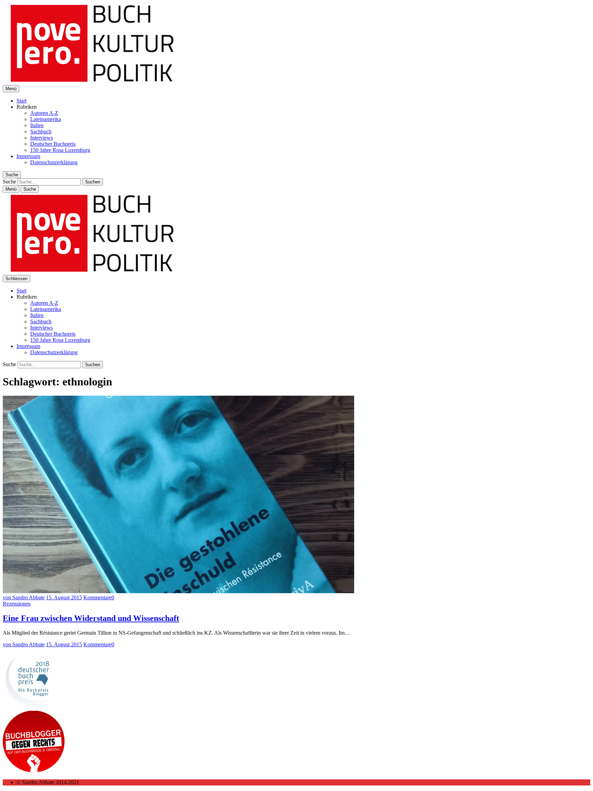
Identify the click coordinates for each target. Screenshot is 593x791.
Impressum (28, 156)
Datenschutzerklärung (54, 162)
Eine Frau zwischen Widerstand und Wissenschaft (91, 618)
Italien (37, 125)
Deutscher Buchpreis (52, 144)
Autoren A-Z (44, 113)
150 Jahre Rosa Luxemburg (60, 150)
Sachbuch (40, 131)
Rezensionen (17, 604)
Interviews (41, 138)
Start (21, 101)
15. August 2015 (64, 597)
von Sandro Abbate (24, 597)
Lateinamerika (45, 119)
